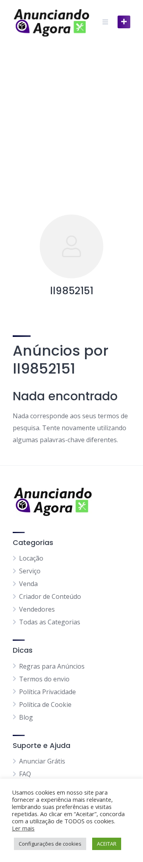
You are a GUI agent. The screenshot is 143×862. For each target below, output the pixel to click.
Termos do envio (44, 679)
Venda (28, 583)
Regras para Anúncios (52, 666)
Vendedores (37, 609)
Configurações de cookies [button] (50, 843)
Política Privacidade (47, 691)
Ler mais (23, 828)
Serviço (30, 571)
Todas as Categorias (49, 622)
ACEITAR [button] (106, 843)
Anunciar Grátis (42, 761)
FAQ (25, 774)
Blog (26, 717)
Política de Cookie (45, 704)
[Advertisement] (71, 119)
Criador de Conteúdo (50, 596)
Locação (31, 558)
